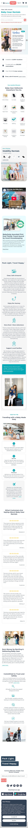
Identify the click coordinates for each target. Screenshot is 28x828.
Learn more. (15, 47)
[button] (27, 40)
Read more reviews (8, 371)
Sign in (19, 3)
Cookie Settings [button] (14, 824)
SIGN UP (3, 780)
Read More (5, 249)
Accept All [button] (14, 817)
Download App (13, 3)
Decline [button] (14, 820)
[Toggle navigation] (2, 3)
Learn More (5, 159)
